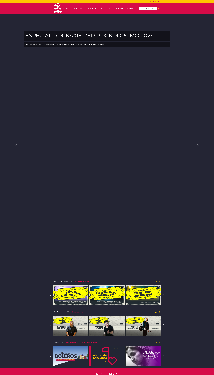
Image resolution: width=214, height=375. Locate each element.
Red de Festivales (105, 8)
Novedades (66, 8)
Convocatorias (91, 8)
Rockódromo (78, 8)
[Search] (158, 8)
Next (163, 294)
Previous (50, 295)
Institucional (131, 8)
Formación (119, 8)
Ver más (157, 281)
